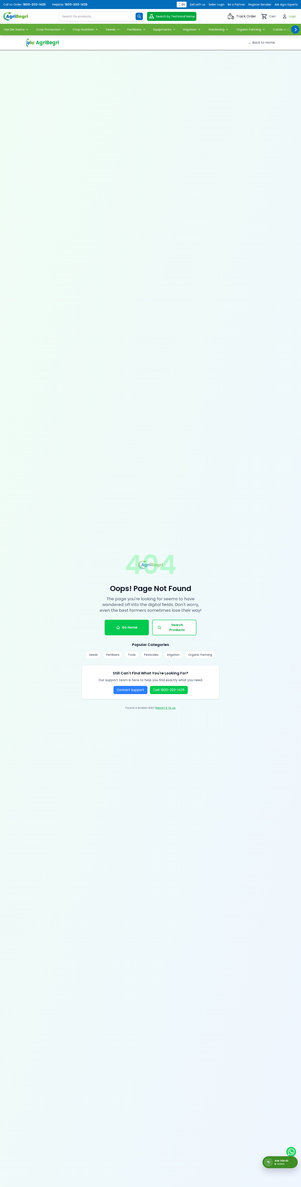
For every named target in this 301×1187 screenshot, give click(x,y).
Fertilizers (112, 655)
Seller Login (216, 4)
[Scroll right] (295, 29)
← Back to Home (261, 42)
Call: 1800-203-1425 (168, 690)
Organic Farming (200, 655)
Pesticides (151, 655)
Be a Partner (236, 4)
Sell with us (197, 4)
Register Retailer (259, 4)
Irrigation (173, 655)
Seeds (93, 655)
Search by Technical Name (175, 16)
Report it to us (165, 708)
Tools (132, 655)
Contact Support (130, 690)
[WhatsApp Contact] (291, 1152)
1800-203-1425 (34, 4)
